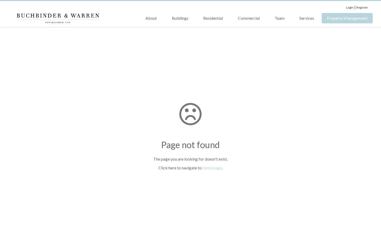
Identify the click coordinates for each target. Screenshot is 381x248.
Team (280, 18)
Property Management (347, 18)
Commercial (249, 18)
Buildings (180, 18)
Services (306, 18)
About (151, 18)
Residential (213, 18)
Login (350, 7)
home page (212, 167)
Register (362, 7)
